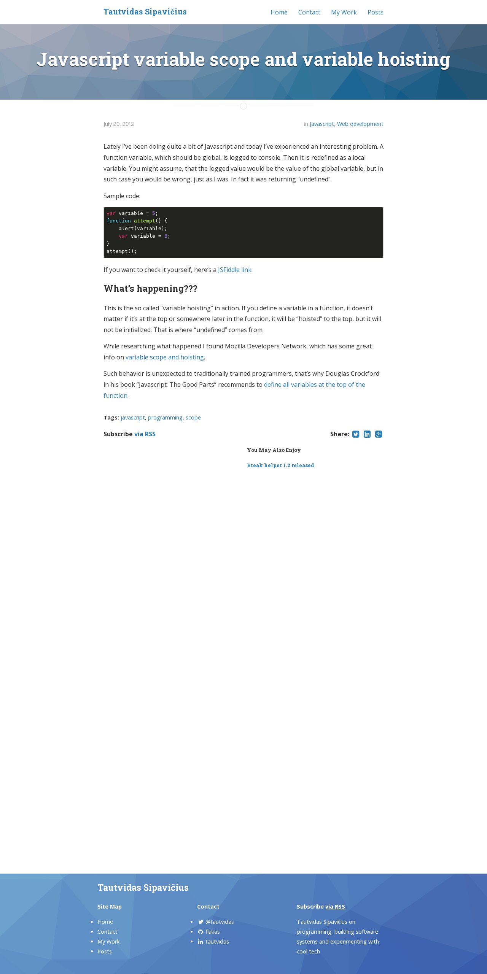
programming (165, 417)
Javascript (322, 123)
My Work (344, 12)
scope (193, 417)
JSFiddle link (234, 269)
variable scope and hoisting (165, 357)
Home (279, 12)
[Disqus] (243, 571)
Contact (309, 12)
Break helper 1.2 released (280, 465)
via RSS (145, 434)
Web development (360, 123)
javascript (133, 417)
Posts (376, 12)
